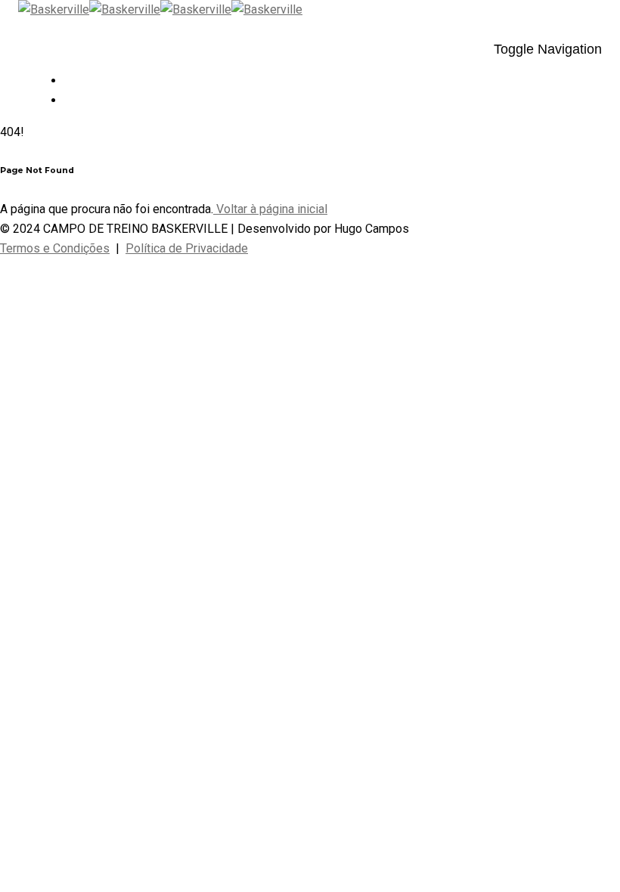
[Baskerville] (89, 9)
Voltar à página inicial (270, 209)
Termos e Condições (55, 248)
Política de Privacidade (187, 248)
